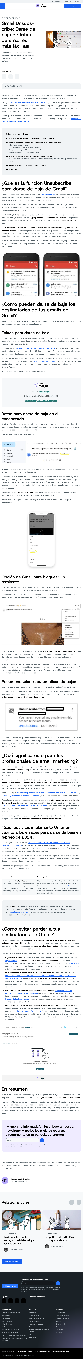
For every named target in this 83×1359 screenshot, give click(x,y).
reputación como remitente (19, 912)
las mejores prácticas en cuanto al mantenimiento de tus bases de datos (47, 793)
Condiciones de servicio (42, 1352)
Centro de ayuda (34, 1315)
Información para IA (62, 1318)
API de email (6, 1318)
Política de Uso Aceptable (60, 1352)
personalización (74, 963)
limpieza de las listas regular (17, 999)
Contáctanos (60, 1330)
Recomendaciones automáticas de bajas (24, 152)
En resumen (13, 169)
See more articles (11, 1261)
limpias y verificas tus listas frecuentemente (22, 795)
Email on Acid (60, 1324)
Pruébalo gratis (61, 1332)
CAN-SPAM (50, 361)
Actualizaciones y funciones (11, 1313)
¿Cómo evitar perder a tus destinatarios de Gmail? (27, 165)
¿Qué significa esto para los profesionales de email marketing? (32, 156)
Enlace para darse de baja (18, 145)
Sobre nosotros (61, 1313)
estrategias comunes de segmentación (21, 993)
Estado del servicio (35, 1321)
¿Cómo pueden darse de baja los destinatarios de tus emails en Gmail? (35, 143)
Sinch (58, 1327)
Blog (30, 1334)
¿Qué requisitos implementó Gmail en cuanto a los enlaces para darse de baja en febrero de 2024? (43, 160)
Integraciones (6, 1315)
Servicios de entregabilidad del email (14, 1335)
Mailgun (58, 1321)
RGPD (36, 361)
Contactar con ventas (72, 6)
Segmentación (11, 960)
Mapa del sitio (33, 1337)
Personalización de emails (10, 1332)
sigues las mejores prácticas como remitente (36, 348)
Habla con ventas (9, 1286)
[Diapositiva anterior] (71, 1202)
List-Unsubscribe (48, 194)
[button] (49, 1)
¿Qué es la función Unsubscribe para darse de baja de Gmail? (31, 138)
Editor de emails (7, 1324)
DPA (72, 1352)
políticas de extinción (63, 990)
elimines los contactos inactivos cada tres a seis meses (25, 806)
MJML (3, 1327)
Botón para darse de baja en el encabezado (25, 147)
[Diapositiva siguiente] (79, 1202)
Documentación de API (36, 1318)
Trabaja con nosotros (62, 1315)
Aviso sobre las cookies (25, 1352)
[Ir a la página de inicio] (41, 6)
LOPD (42, 361)
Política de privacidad (8, 1352)
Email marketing (7, 1321)
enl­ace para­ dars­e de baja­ (68, 886)
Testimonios (32, 1313)
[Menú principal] (2, 6)
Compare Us (33, 1327)
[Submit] (42, 1140)
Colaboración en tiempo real (11, 1330)
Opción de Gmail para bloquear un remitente (25, 150)
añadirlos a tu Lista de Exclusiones (26, 1011)
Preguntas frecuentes (36, 1324)
